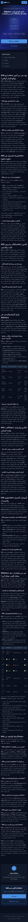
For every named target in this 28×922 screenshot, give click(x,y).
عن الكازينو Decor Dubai (9, 57)
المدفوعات (6, 63)
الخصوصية (12, 918)
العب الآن (24, 2)
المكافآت (6, 60)
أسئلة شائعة (6, 66)
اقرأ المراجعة (14, 46)
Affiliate (19, 918)
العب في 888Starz (14, 41)
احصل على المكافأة (14, 901)
